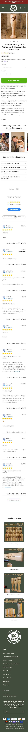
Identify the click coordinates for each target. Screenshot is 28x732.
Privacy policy (20, 726)
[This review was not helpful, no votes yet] (23, 243)
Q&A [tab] (17, 189)
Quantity (3, 71)
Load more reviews (14, 500)
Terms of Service (7, 678)
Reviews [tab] (11, 189)
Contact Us (6, 685)
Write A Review (14, 209)
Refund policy (12, 726)
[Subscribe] (23, 712)
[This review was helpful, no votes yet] (21, 243)
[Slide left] (10, 41)
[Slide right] (17, 41)
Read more (17, 371)
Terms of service (9, 728)
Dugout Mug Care (7, 667)
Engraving (3, 64)
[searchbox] (8, 217)
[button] (3, 8)
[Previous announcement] (3, 2)
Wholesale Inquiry (7, 660)
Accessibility (6, 681)
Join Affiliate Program (9, 653)
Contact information (19, 728)
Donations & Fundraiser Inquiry (11, 663)
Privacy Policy (6, 670)
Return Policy (6, 674)
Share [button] (4, 119)
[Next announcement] (25, 2)
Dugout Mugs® (11, 724)
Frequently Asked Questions (10, 656)
